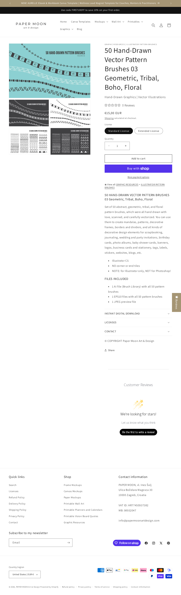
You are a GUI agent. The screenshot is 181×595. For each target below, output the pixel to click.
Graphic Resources (74, 522)
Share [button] (111, 350)
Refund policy (68, 587)
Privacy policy (84, 587)
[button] (101, 21)
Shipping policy (120, 587)
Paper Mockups (72, 497)
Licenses (14, 491)
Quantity (109, 138)
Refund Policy (17, 497)
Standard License (118, 130)
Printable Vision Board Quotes (81, 516)
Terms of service (102, 587)
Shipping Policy (17, 509)
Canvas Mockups (73, 491)
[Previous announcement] (10, 3)
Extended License (148, 130)
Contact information (140, 587)
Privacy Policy (16, 516)
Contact (13, 522)
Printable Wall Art (74, 503)
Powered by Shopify (49, 587)
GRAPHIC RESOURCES (127, 184)
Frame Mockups (73, 485)
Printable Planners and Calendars (83, 509)
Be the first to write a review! (138, 432)
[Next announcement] (171, 3)
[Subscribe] (68, 542)
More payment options (138, 177)
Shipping (109, 118)
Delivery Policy (17, 503)
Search (13, 485)
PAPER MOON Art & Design (28, 587)
